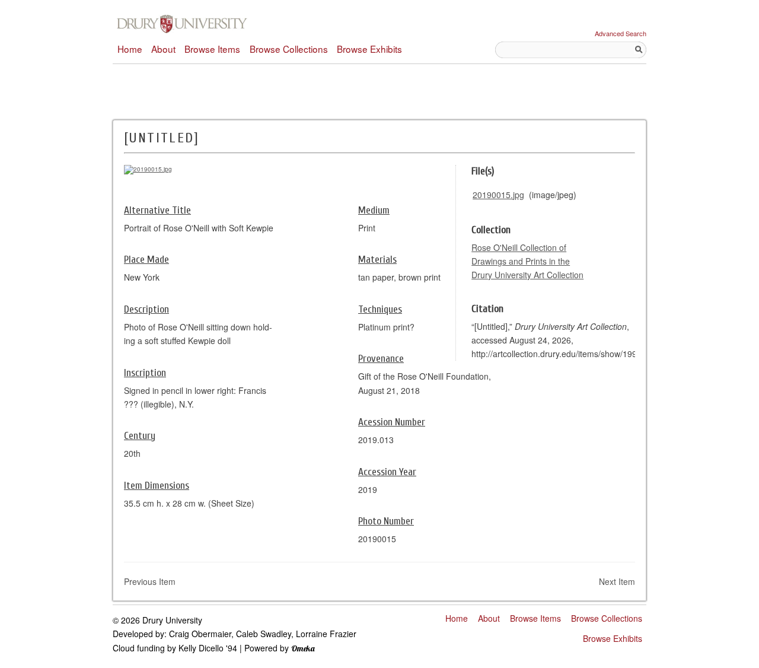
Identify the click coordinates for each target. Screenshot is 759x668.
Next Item (617, 581)
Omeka (303, 648)
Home (129, 48)
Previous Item (150, 581)
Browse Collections (289, 48)
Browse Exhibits (369, 48)
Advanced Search (620, 33)
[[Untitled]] (148, 169)
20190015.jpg (498, 195)
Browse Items (212, 48)
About (163, 48)
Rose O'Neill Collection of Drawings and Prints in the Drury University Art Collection (527, 261)
